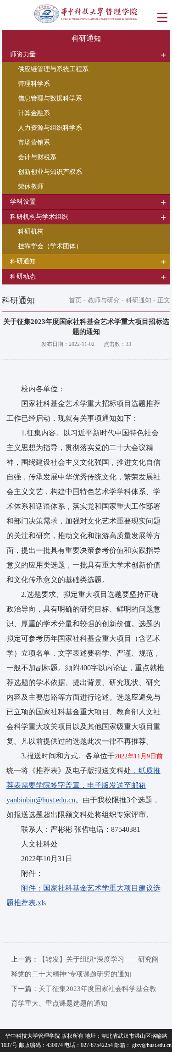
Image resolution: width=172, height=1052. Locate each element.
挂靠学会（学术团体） (50, 246)
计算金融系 (34, 113)
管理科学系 (34, 83)
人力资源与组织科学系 (50, 127)
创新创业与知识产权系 (50, 171)
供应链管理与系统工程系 (53, 69)
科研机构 (31, 231)
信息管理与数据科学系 (50, 98)
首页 (75, 300)
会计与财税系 (37, 157)
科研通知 (138, 300)
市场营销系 (34, 142)
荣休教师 (31, 186)
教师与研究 (104, 300)
